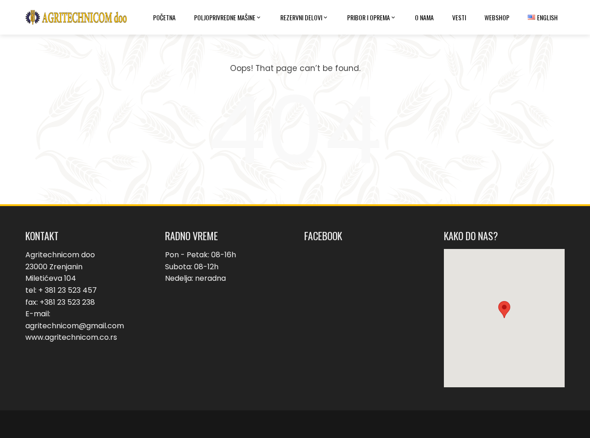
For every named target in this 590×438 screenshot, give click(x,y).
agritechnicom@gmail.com (74, 325)
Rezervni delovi (301, 17)
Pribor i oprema (368, 17)
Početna (164, 17)
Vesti (459, 17)
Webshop (496, 17)
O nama (424, 17)
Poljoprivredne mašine (224, 17)
